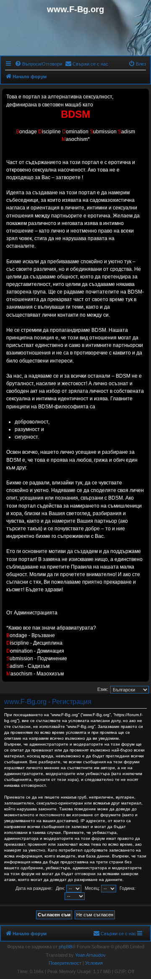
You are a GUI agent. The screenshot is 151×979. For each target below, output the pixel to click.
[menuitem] (38, 64)
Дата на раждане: (34, 888)
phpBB (65, 946)
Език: (102, 689)
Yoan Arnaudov (90, 955)
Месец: (93, 888)
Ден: (61, 888)
